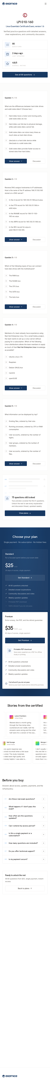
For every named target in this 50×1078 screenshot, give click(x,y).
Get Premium (23, 640)
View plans (23, 513)
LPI (19, 22)
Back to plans (23, 888)
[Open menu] (45, 4)
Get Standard (23, 578)
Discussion (37, 161)
